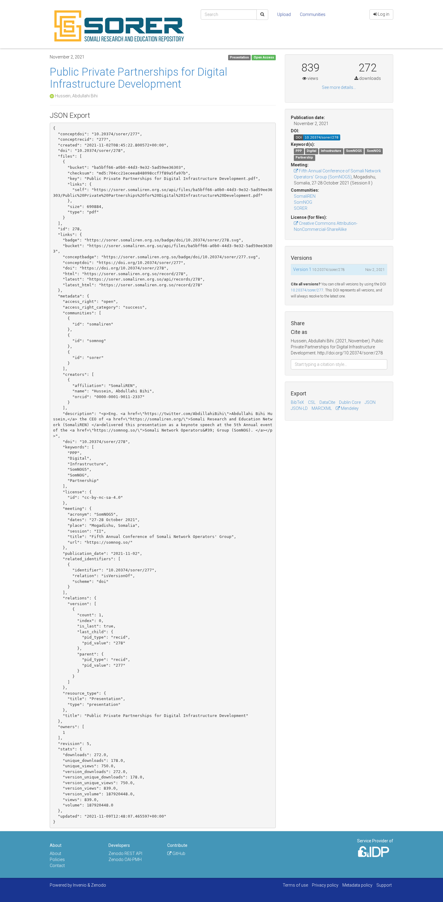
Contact (57, 865)
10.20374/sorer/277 (307, 290)
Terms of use (295, 885)
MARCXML (322, 408)
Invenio (79, 885)
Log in (383, 14)
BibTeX (297, 402)
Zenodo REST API (125, 853)
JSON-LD (299, 408)
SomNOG (303, 202)
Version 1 (302, 269)
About (55, 853)
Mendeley (349, 408)
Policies (57, 859)
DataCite (327, 402)
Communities (312, 14)
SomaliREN (305, 196)
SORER (300, 208)
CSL (312, 402)
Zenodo (98, 885)
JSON (370, 402)
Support (384, 885)
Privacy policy (325, 885)
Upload (284, 14)
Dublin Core (350, 402)
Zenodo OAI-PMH (125, 859)
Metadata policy (357, 885)
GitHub (178, 853)
